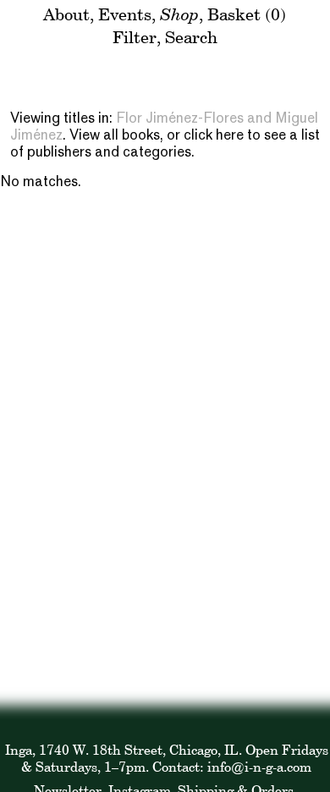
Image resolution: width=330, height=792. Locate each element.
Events (124, 14)
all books (131, 136)
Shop (179, 14)
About (66, 14)
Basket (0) (246, 14)
